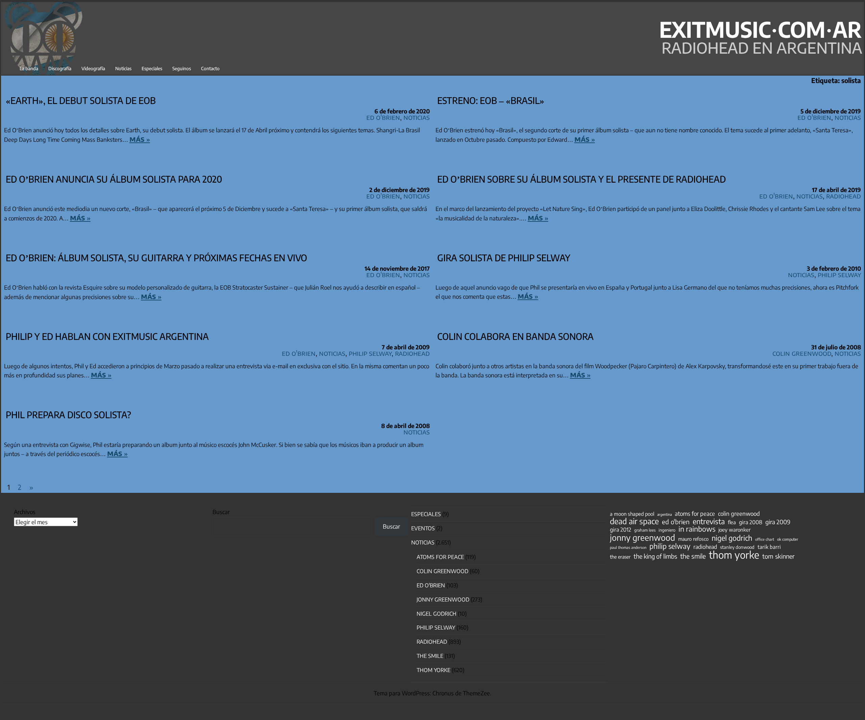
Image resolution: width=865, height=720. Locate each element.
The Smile (430, 655)
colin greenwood (739, 513)
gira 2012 (620, 529)
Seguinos (181, 68)
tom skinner (778, 556)
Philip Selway (839, 274)
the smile (693, 556)
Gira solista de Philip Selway (503, 257)
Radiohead (843, 195)
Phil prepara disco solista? (68, 414)
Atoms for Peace (440, 557)
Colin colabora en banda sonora (515, 336)
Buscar (221, 511)
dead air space (634, 521)
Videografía (93, 68)
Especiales (152, 68)
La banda (29, 68)
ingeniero (667, 530)
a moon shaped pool (632, 514)
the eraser (620, 557)
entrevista (709, 521)
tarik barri (769, 546)
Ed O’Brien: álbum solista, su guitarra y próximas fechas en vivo (156, 257)
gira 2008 (750, 522)
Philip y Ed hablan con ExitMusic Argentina (107, 336)
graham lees (645, 530)
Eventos (423, 528)
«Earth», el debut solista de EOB (81, 100)
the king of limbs (655, 556)
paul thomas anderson (628, 547)
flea (732, 522)
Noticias (123, 68)
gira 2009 (777, 521)
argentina (664, 514)
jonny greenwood (642, 537)
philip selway (669, 546)
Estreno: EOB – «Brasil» (490, 100)
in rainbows (696, 529)
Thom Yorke (433, 670)
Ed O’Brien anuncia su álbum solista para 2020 (114, 179)
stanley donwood (737, 547)
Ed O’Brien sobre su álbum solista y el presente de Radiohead (581, 179)
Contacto (210, 68)
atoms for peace (695, 513)
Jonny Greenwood (443, 599)
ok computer (787, 539)
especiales (426, 514)
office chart (764, 539)
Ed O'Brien (383, 117)
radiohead (705, 546)
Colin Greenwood (801, 353)
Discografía (59, 68)
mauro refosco (693, 539)
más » (139, 138)
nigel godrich (436, 613)
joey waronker (734, 529)
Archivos (24, 511)
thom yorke (734, 554)
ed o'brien (676, 521)
